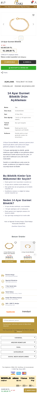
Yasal (18, 347)
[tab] (9, 82)
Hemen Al (28, 62)
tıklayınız (19, 331)
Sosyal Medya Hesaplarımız (18, 356)
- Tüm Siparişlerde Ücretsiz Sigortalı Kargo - (16, 6)
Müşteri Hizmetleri (18, 342)
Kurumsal (18, 337)
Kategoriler (18, 352)
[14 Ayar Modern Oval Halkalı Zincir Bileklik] (9, 246)
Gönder (30, 320)
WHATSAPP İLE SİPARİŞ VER (19, 68)
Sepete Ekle (10, 62)
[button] (3, 24)
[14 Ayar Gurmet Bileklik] (27, 246)
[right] (35, 254)
